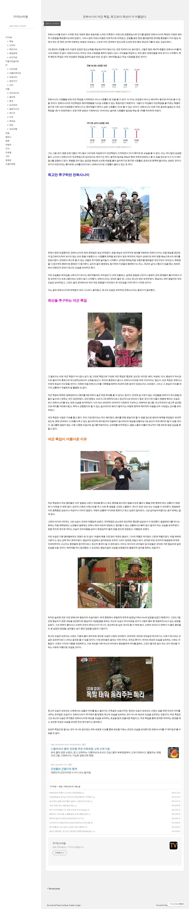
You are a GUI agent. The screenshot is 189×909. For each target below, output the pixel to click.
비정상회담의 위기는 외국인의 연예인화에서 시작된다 (70, 797)
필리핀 (12, 97)
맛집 (7, 133)
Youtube (71, 905)
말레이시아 (14, 109)
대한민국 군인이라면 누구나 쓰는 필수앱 (71, 772)
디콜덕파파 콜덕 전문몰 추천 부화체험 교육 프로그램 (80, 748)
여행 (7, 89)
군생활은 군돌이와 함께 (64, 768)
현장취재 (13, 53)
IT (6, 65)
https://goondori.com (59, 765)
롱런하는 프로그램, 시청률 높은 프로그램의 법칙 (68, 814)
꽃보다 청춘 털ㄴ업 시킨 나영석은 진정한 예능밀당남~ (70, 831)
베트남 (12, 121)
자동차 (8, 145)
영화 (7, 141)
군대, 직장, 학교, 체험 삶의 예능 (61, 805)
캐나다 (12, 113)
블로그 (8, 137)
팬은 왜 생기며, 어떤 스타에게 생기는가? (65, 818)
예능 (11, 41)
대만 (11, 125)
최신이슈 (13, 49)
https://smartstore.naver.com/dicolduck (66, 745)
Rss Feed (50, 905)
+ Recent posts (53, 888)
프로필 (8, 152)
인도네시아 (14, 93)
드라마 (12, 45)
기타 (11, 85)
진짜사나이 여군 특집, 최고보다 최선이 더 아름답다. (115, 16)
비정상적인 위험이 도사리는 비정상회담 (65, 793)
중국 (11, 101)
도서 (7, 149)
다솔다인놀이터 (12, 61)
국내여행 (13, 129)
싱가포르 (13, 105)
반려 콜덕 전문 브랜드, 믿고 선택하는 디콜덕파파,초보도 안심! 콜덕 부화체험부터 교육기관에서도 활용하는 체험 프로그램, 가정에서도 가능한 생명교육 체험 (106, 754)
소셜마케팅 (10, 164)
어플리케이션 (15, 73)
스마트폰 (13, 69)
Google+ (78, 905)
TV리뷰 (9, 37)
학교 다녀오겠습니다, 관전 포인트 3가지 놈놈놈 (68, 810)
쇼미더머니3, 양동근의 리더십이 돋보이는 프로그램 (69, 823)
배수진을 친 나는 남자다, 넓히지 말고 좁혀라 (67, 827)
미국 (11, 117)
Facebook (65, 905)
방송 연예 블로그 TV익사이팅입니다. (68, 847)
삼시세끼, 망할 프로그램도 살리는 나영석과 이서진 (69, 801)
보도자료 (13, 57)
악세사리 (13, 77)
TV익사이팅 (20, 16)
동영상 (8, 160)
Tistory (167, 905)
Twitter (58, 905)
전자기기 (13, 81)
